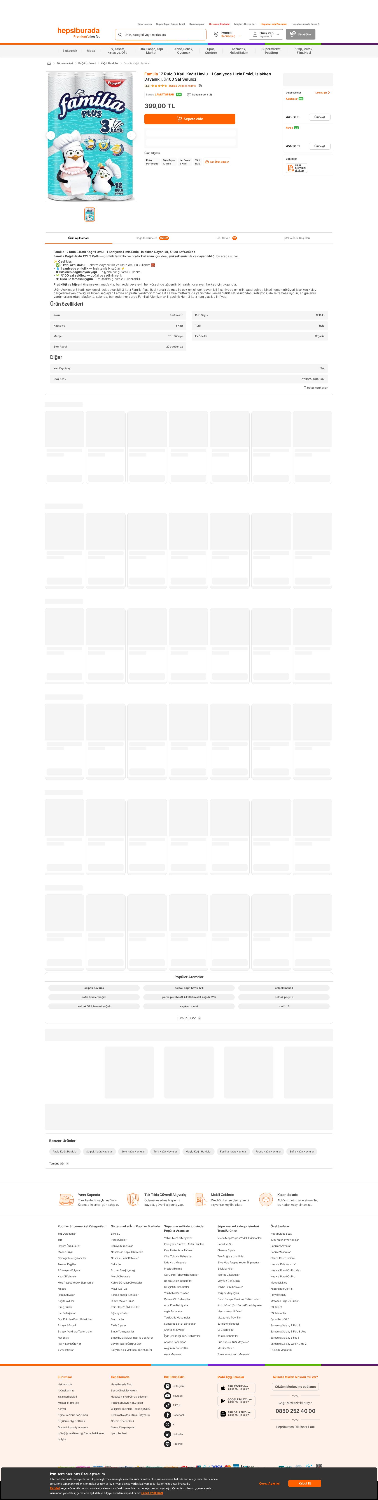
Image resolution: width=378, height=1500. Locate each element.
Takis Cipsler (118, 1325)
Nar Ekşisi (63, 1337)
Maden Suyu (65, 1252)
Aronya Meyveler (174, 1329)
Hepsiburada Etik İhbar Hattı (295, 1426)
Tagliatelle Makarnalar (177, 1317)
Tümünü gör (321, 92)
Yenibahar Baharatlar (176, 1293)
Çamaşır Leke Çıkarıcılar (72, 1258)
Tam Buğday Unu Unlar (230, 1256)
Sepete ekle (193, 119)
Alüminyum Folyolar (69, 1270)
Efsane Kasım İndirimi (283, 1258)
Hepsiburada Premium (274, 24)
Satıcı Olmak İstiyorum (124, 1390)
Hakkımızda (65, 1384)
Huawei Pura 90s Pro (283, 1276)
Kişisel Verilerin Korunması (73, 1415)
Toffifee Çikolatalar (228, 1274)
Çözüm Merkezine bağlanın (295, 1386)
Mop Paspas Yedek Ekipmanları (76, 1282)
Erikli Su (115, 1233)
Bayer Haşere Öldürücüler (126, 1343)
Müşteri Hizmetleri (245, 24)
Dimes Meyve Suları (122, 1301)
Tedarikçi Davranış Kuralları (127, 1402)
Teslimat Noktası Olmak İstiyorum (130, 1415)
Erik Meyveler (225, 1268)
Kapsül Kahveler (67, 1276)
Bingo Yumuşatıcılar (122, 1331)
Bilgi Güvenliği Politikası (71, 1421)
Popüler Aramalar (280, 1245)
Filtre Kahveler (66, 1294)
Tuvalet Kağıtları (67, 1264)
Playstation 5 (278, 1294)
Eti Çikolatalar (225, 1329)
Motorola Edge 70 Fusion (285, 1301)
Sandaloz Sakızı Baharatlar (180, 1323)
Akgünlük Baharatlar (176, 1348)
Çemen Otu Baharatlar (177, 1299)
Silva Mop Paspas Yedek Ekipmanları (238, 1262)
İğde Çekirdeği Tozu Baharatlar (182, 1335)
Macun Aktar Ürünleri (229, 1311)
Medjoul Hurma (173, 1268)
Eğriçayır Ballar (119, 1313)
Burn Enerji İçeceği (228, 1323)
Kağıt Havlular (66, 1301)
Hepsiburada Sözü (281, 1233)
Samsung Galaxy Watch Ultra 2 (288, 1343)
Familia (151, 74)
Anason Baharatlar (175, 1342)
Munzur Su (117, 1319)
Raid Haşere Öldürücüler (125, 1307)
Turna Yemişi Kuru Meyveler (233, 1354)
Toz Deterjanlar (67, 1233)
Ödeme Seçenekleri (122, 1421)
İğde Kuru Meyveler (175, 1262)
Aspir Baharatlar (173, 1311)
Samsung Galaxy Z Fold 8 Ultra (288, 1331)
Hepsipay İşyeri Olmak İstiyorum (129, 1396)
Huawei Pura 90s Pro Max (286, 1270)
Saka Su (116, 1264)
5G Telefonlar (278, 1313)
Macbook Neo (279, 1282)
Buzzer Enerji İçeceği (123, 1270)
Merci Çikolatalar (121, 1276)
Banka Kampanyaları (123, 1427)
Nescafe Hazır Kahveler (124, 1258)
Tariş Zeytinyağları (228, 1293)
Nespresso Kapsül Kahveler (127, 1252)
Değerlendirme (182, 85)
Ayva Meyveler (173, 1354)
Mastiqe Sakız (225, 1348)
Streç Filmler (65, 1307)
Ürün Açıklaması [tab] (78, 238)
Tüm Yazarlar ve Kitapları (285, 1239)
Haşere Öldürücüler (69, 1245)
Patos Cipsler (118, 1239)
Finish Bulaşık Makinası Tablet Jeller (238, 1299)
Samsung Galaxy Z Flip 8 (285, 1337)
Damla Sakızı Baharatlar (178, 1280)
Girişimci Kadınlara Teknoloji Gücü (130, 1408)
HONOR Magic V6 (281, 1349)
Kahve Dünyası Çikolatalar (126, 1282)
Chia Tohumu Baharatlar (178, 1256)
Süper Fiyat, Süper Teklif (170, 24)
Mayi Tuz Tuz (119, 1288)
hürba (289, 127)
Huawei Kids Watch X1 (284, 1264)
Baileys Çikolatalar (122, 1245)
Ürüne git (319, 117)
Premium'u (82, 36)
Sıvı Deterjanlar (66, 1313)
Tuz (60, 1239)
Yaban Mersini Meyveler (178, 1238)
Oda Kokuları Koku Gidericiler (75, 1319)
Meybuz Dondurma (228, 1280)
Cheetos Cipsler (226, 1250)
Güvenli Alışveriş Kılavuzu (73, 1427)
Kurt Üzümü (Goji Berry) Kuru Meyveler (239, 1305)
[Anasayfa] (49, 63)
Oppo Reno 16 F (280, 1319)
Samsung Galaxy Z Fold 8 (285, 1325)
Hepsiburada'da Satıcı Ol (306, 24)
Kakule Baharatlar (227, 1335)
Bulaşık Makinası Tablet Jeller (75, 1331)
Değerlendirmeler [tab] (152, 238)
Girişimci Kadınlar (219, 24)
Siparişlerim (145, 24)
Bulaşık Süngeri (67, 1325)
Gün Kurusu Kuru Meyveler (233, 1342)
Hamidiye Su (224, 1244)
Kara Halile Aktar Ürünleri (178, 1250)
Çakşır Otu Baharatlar (176, 1287)
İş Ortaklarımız (66, 1390)
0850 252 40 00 (295, 1411)
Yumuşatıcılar (66, 1349)
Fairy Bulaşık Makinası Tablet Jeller (131, 1349)
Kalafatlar (292, 98)
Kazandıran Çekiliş (281, 1288)
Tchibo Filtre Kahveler (230, 1287)
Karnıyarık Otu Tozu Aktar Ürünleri (184, 1244)
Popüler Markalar (280, 1252)
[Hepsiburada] (79, 31)
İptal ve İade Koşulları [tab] (297, 238)
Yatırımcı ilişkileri (67, 1396)
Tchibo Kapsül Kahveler (124, 1294)
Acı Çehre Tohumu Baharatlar (181, 1274)
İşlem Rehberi (118, 1433)
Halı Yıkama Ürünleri (69, 1343)
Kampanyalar (197, 24)
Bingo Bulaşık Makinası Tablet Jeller (132, 1337)
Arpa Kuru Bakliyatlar (176, 1305)
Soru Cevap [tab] (226, 238)
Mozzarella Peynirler (229, 1317)
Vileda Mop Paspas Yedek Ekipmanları (239, 1238)
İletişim (62, 1439)
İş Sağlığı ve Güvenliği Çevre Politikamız (81, 1433)
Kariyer (62, 1408)
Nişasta (62, 1288)
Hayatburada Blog (121, 1384)
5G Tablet (276, 1307)
